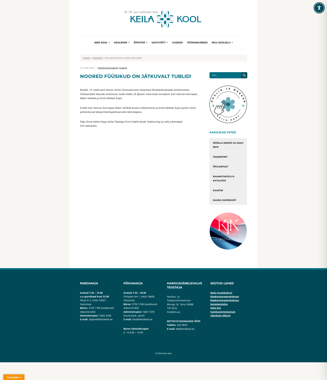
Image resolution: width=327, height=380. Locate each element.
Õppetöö (139, 42)
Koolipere (120, 42)
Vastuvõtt (159, 42)
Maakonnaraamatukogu (224, 296)
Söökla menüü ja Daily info (228, 144)
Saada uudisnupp (224, 200)
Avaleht (86, 57)
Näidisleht (97, 57)
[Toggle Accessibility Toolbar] (319, 8)
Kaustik (218, 190)
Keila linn (215, 308)
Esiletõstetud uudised (108, 67)
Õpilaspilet (220, 166)
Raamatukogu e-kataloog (224, 178)
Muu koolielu (221, 42)
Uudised (177, 42)
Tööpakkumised (197, 42)
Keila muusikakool (221, 292)
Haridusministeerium (222, 311)
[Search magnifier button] (244, 75)
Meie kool (100, 42)
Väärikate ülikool (220, 315)
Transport (220, 156)
